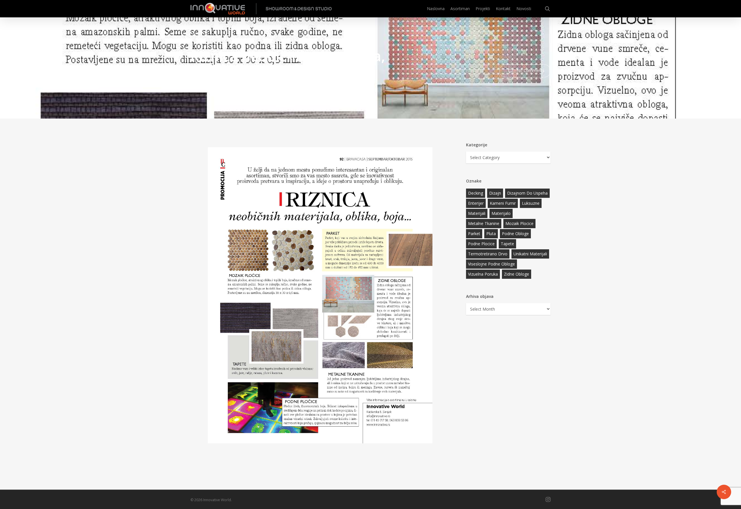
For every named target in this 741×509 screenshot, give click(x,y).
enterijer (476, 203)
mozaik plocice (519, 223)
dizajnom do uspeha (527, 193)
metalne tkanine (483, 223)
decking (475, 193)
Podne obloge (515, 233)
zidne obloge (516, 274)
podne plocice (481, 243)
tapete (507, 243)
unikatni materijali (530, 254)
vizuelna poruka (483, 274)
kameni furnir (503, 203)
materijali (476, 213)
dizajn (495, 193)
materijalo (501, 213)
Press (326, 83)
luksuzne (531, 203)
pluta (491, 233)
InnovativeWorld (215, 83)
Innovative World (299, 83)
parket (474, 233)
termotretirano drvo (487, 254)
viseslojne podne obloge (491, 264)
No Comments (530, 70)
